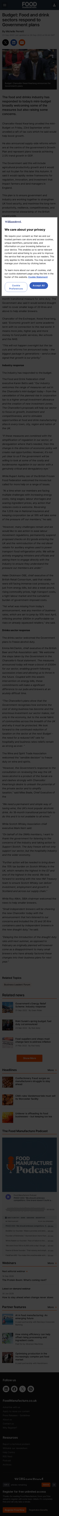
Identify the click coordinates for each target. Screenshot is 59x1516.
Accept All (39, 285)
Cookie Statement (38, 277)
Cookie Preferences (16, 287)
